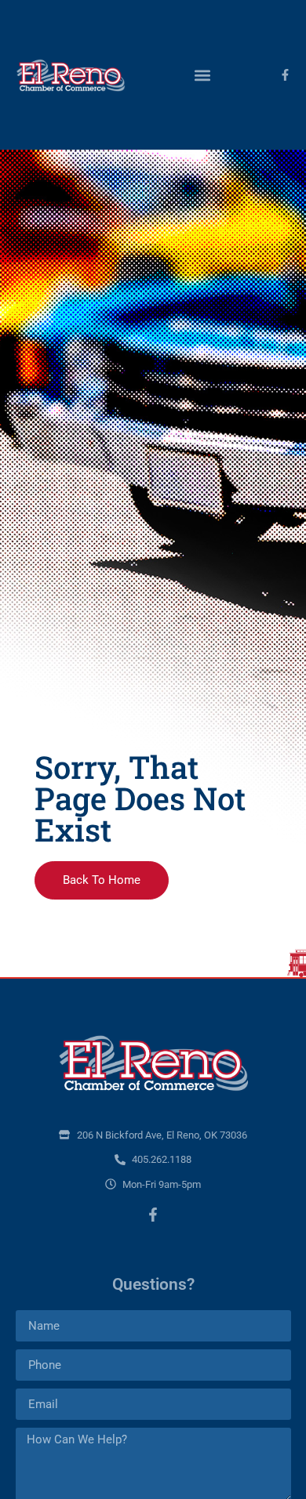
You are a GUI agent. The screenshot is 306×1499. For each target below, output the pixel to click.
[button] (202, 75)
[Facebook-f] (285, 75)
